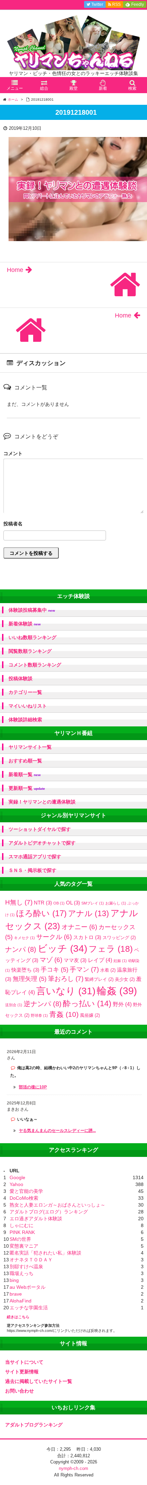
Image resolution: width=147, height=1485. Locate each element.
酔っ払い (87, 1003)
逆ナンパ (43, 1004)
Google (17, 1177)
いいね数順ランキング (32, 637)
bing (14, 1280)
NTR (43, 903)
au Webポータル (27, 1287)
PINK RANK (22, 1232)
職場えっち (22, 1273)
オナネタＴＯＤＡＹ (31, 1259)
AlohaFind (20, 1300)
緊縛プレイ (99, 979)
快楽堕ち (25, 970)
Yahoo (16, 1184)
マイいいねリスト (28, 705)
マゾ (51, 959)
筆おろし (65, 978)
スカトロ (87, 937)
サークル (54, 936)
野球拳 (39, 1015)
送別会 (13, 1005)
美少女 (125, 979)
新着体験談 (25, 623)
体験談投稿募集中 (32, 610)
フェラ (111, 948)
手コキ (54, 969)
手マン (84, 969)
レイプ (100, 960)
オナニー (79, 927)
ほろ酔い (41, 913)
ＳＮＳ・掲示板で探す (32, 870)
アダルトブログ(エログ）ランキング (49, 1211)
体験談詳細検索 (25, 719)
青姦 (64, 1014)
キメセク (24, 938)
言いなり (65, 991)
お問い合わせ (19, 1391)
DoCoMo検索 (24, 1198)
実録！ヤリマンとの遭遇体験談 (42, 801)
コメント (13, 453)
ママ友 (75, 960)
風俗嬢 (90, 1015)
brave (16, 1294)
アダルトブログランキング (34, 1424)
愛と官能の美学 (26, 1191)
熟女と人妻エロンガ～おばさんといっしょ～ (57, 1205)
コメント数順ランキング (35, 664)
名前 (73, 524)
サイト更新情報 (22, 1371)
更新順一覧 (27, 788)
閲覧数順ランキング (30, 651)
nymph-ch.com (73, 1468)
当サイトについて (24, 1362)
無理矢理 (29, 978)
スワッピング (119, 937)
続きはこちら (18, 1317)
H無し (18, 902)
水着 (108, 970)
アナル (88, 913)
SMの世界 (20, 1239)
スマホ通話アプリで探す (35, 856)
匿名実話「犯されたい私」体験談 (45, 1253)
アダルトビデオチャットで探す (42, 842)
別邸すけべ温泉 (26, 1266)
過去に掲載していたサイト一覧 (38, 1381)
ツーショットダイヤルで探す (40, 829)
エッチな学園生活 (29, 1307)
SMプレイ (92, 903)
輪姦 (117, 990)
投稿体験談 (20, 678)
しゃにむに (22, 1225)
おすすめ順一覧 (25, 760)
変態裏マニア (24, 1246)
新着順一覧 (25, 774)
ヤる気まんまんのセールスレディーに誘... (57, 1130)
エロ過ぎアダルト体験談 (36, 1218)
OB (59, 903)
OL (73, 903)
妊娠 (120, 961)
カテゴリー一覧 (25, 692)
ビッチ (62, 948)
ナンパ (20, 949)
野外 (122, 1004)
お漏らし (115, 903)
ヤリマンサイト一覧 (30, 747)
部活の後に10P (33, 1087)
